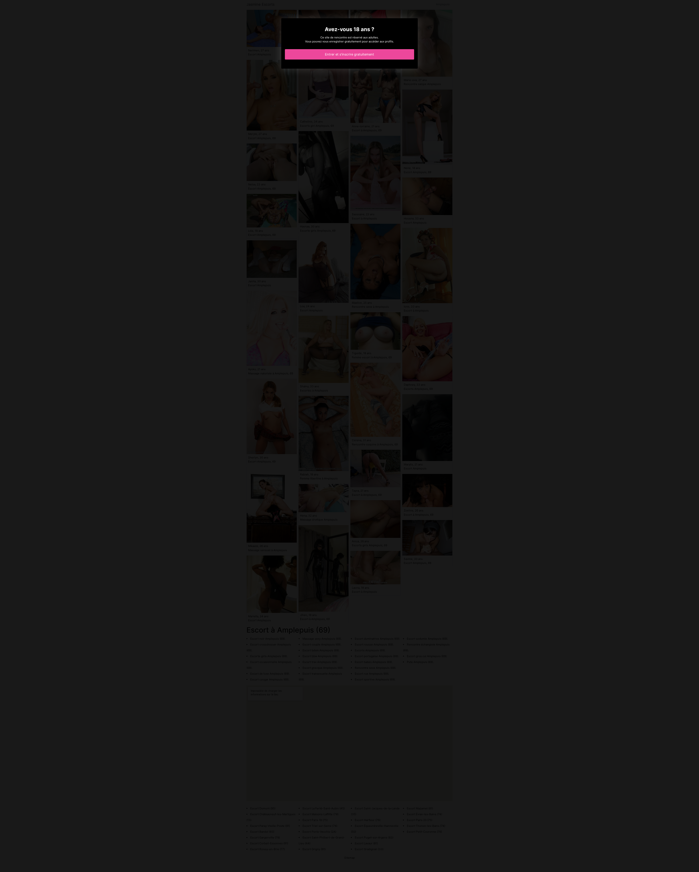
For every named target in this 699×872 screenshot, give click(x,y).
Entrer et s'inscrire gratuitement (349, 54)
